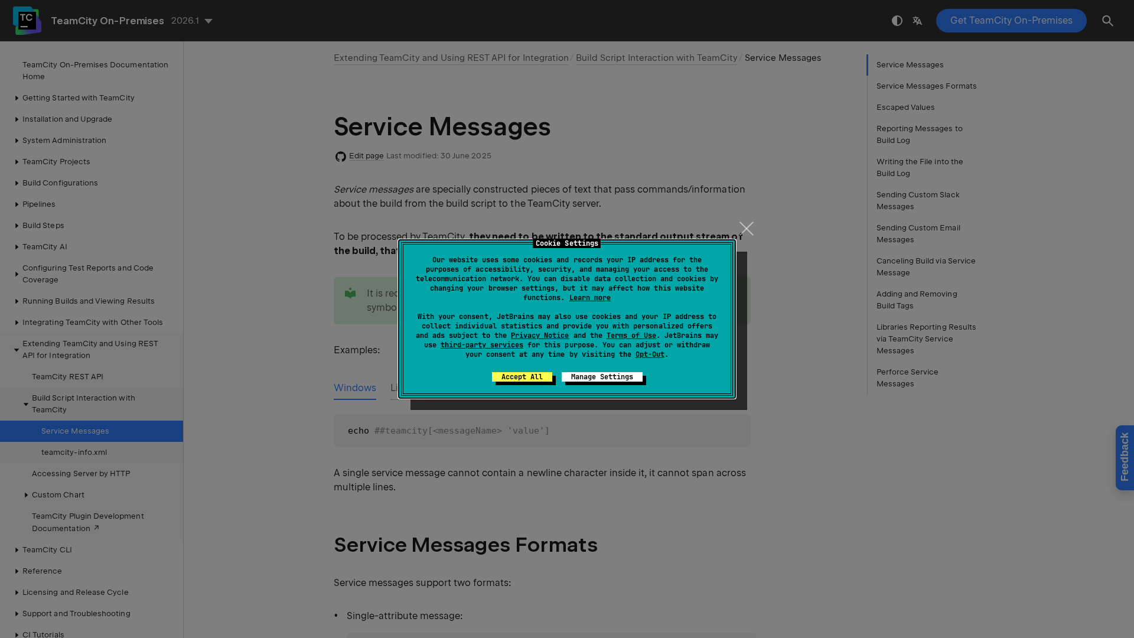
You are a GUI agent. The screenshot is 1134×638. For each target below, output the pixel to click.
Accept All (522, 377)
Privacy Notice (540, 335)
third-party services (482, 345)
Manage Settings (602, 377)
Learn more (590, 297)
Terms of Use (631, 335)
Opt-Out (650, 354)
